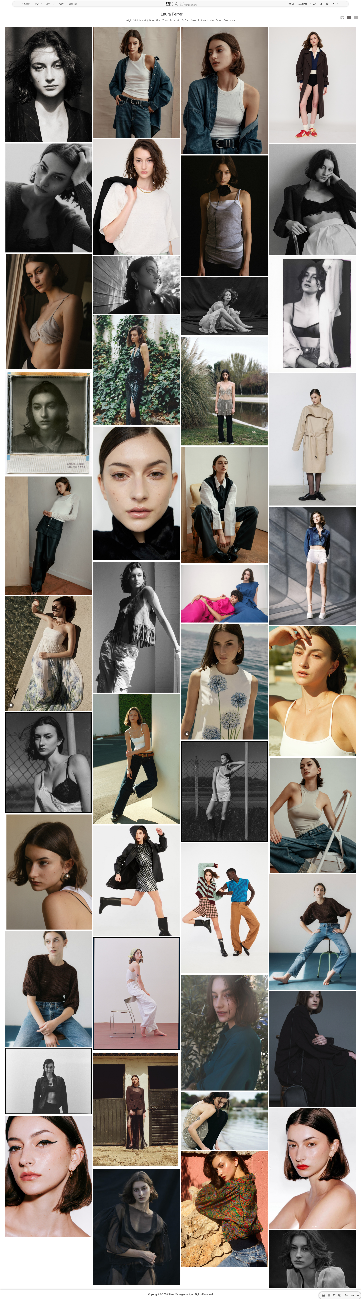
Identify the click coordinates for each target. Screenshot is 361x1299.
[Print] (329, 1295)
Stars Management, (179, 1294)
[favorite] (334, 1295)
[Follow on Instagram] (340, 1295)
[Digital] (323, 1295)
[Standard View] (356, 17)
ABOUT (62, 4)
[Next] (352, 1295)
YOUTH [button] (49, 4)
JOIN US (291, 4)
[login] (335, 3)
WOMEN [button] (25, 4)
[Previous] (346, 1295)
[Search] (321, 3)
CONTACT (73, 4)
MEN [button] (37, 4)
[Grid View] (349, 17)
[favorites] (314, 3)
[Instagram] (327, 3)
